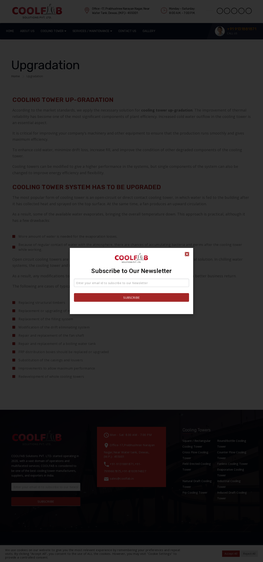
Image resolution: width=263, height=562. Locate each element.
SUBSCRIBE (131, 297)
